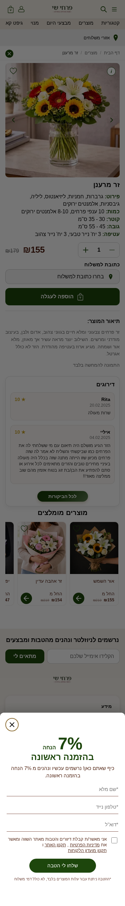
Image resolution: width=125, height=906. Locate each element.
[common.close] (12, 724)
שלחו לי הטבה (62, 865)
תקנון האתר (55, 844)
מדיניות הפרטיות (85, 844)
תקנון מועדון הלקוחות (87, 850)
